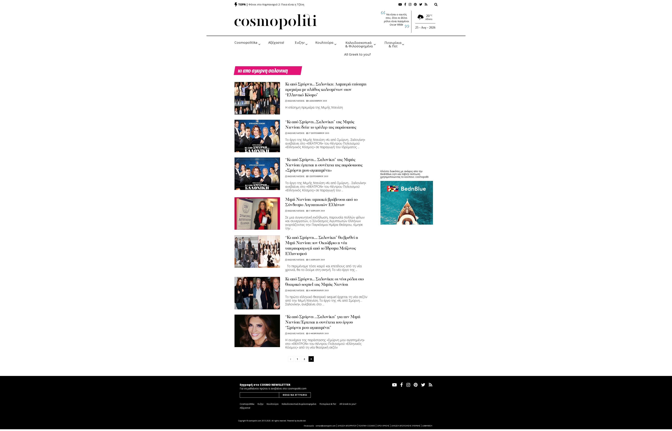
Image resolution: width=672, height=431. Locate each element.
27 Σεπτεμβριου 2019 (318, 133)
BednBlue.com (388, 174)
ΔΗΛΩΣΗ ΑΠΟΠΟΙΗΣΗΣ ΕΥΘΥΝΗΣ (405, 426)
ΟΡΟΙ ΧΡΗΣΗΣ (383, 426)
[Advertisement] (406, 140)
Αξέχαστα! (276, 42)
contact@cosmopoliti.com (326, 426)
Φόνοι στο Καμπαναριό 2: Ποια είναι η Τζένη (276, 4)
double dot (301, 420)
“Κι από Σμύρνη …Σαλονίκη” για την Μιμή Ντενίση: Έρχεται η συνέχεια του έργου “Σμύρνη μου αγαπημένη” (322, 322)
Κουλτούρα (324, 42)
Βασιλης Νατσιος (296, 101)
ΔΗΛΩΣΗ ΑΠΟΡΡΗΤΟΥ (347, 426)
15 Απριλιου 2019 (316, 260)
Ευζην (299, 42)
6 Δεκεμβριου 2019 (317, 101)
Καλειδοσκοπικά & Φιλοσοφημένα (359, 44)
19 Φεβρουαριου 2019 (318, 333)
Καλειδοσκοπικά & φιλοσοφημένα (299, 404)
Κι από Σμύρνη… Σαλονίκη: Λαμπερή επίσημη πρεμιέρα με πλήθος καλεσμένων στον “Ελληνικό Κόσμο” (325, 89)
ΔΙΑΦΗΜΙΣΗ (427, 426)
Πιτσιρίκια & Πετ (393, 44)
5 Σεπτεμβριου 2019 (318, 176)
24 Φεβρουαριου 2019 (318, 290)
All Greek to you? (357, 54)
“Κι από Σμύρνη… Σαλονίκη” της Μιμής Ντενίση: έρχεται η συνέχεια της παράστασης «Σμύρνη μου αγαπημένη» (324, 165)
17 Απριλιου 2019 (316, 211)
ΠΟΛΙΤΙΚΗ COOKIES (366, 426)
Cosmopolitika (245, 42)
